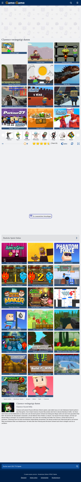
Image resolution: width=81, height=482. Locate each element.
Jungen (28, 399)
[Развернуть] (78, 144)
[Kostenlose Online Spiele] (15, 3)
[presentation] (3, 135)
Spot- (39, 399)
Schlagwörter (44, 478)
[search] (77, 466)
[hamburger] (2, 2)
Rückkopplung (56, 478)
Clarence (46, 399)
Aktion (34, 399)
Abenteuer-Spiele (18, 399)
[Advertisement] (21, 21)
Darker (65, 143)
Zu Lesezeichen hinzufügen (41, 216)
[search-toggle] (71, 3)
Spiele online (7, 399)
